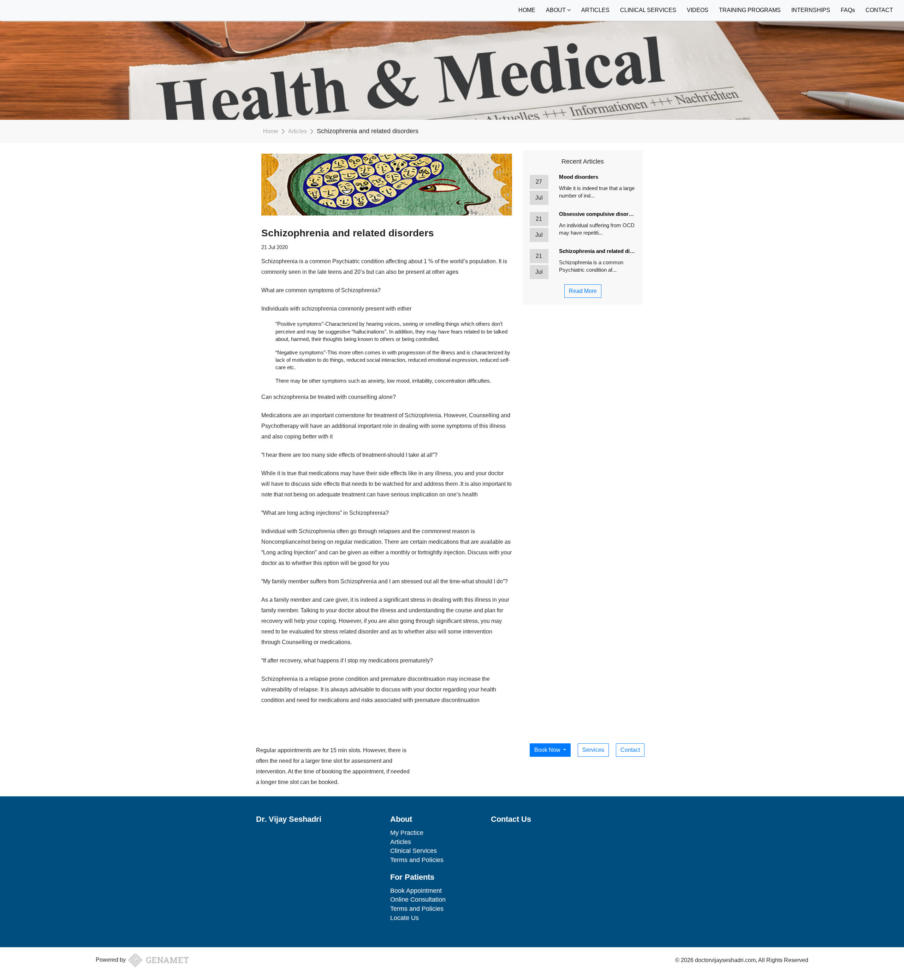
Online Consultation (418, 899)
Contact (630, 750)
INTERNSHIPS (810, 10)
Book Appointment (416, 890)
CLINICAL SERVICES (648, 10)
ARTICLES (595, 10)
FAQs (848, 10)
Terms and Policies (417, 859)
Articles (297, 131)
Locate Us (404, 917)
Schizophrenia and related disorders (597, 251)
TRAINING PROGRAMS (750, 10)
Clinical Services (413, 850)
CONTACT (879, 10)
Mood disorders (578, 177)
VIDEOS (697, 10)
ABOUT (556, 10)
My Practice (406, 832)
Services (593, 750)
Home (270, 131)
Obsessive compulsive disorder (597, 214)
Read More (583, 291)
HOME (526, 10)
